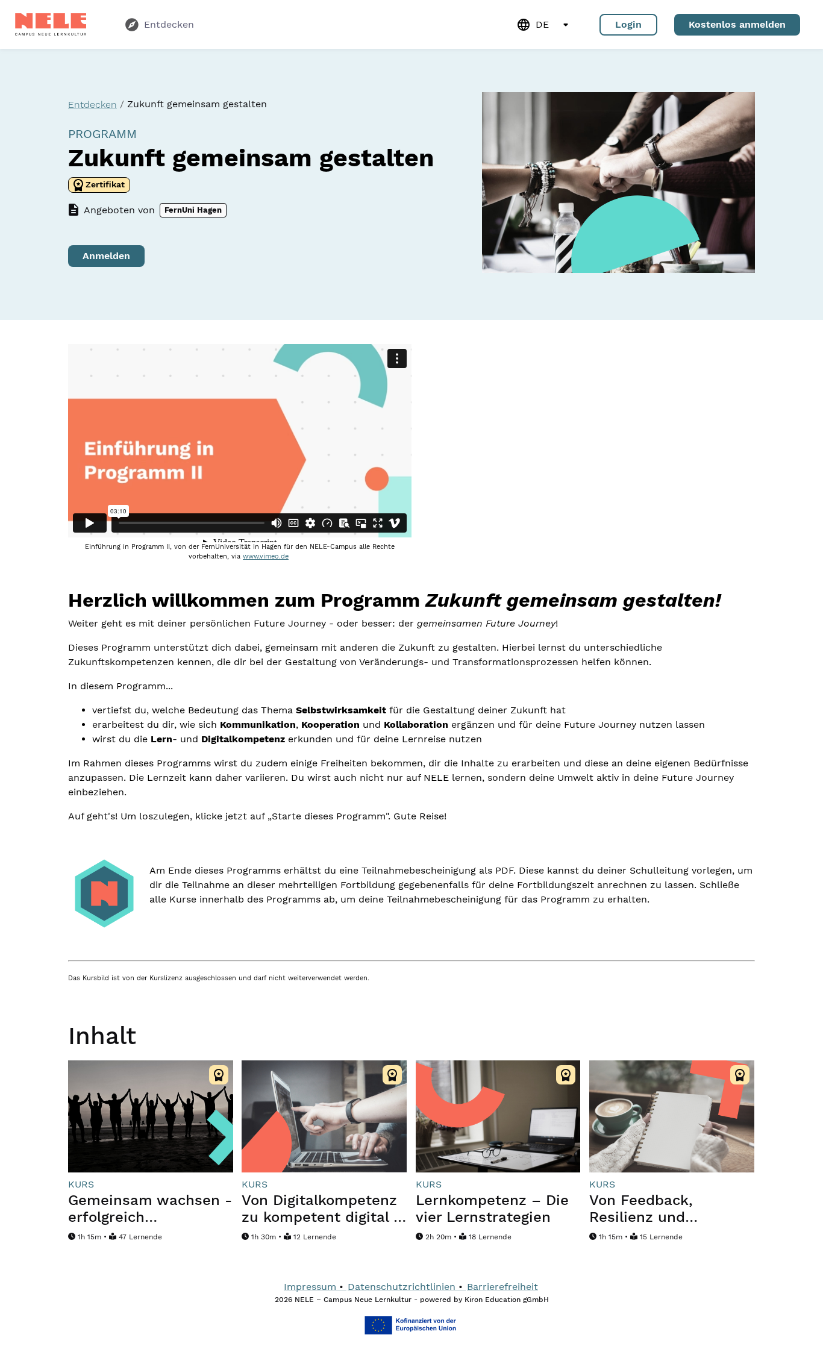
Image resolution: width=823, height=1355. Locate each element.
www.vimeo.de (266, 556)
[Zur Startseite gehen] (50, 24)
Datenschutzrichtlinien (401, 1286)
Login (628, 24)
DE (542, 24)
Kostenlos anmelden (737, 24)
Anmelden (106, 255)
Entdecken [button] (92, 104)
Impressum (310, 1286)
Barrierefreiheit (502, 1286)
